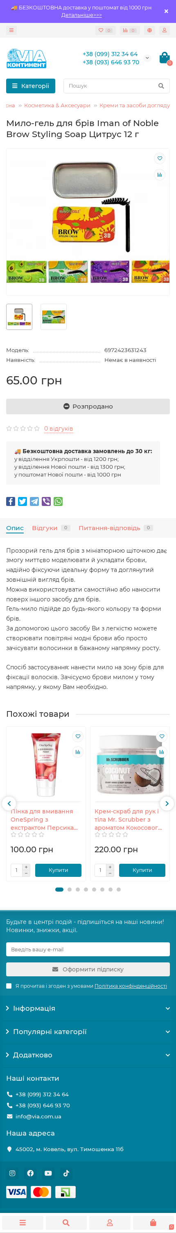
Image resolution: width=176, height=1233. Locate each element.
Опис (15, 528)
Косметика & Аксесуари (57, 105)
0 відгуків (58, 428)
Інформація (34, 1008)
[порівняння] (159, 175)
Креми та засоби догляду (134, 105)
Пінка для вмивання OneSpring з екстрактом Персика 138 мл (42, 820)
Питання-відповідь (114, 528)
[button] (59, 889)
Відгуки (49, 528)
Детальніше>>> (81, 15)
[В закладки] (159, 158)
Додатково (32, 1055)
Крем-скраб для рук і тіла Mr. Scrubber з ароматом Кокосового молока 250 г (128, 820)
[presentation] (9, 804)
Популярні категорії (50, 1032)
